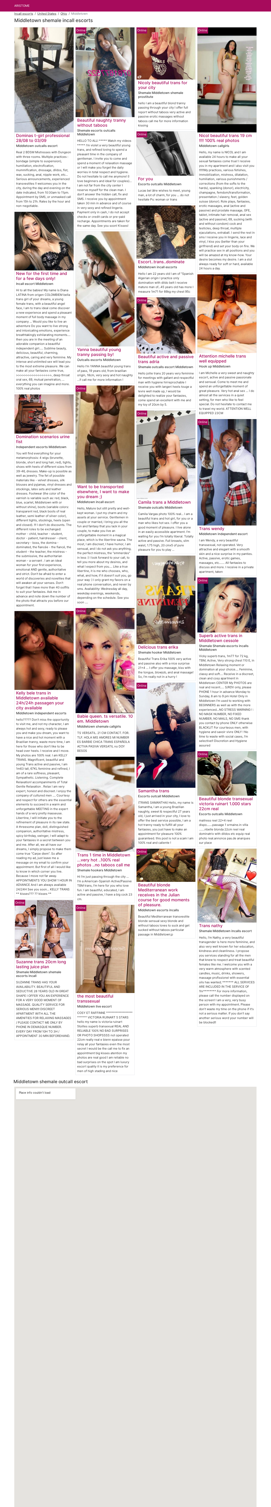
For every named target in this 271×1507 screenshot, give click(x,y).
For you (145, 178)
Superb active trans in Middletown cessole (220, 638)
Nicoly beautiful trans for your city (162, 85)
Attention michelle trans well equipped (222, 358)
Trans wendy (211, 528)
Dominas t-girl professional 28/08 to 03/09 (43, 138)
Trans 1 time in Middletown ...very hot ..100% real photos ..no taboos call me (103, 859)
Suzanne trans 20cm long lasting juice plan (41, 964)
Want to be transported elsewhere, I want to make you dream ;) (103, 491)
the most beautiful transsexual (95, 999)
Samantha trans (153, 790)
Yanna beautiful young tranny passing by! (99, 352)
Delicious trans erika (158, 647)
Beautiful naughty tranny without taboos (101, 123)
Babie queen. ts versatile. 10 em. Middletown (105, 719)
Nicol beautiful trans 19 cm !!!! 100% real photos (225, 138)
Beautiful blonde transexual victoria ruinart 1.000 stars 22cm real (226, 803)
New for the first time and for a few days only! (41, 276)
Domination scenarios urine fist (43, 439)
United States (46, 13)
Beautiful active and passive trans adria (166, 359)
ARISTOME (22, 6)
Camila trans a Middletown (164, 502)
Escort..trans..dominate (161, 261)
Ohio (64, 13)
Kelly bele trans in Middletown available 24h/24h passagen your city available (40, 700)
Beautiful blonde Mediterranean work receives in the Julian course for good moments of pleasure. (163, 894)
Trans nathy (211, 925)
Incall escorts (23, 13)
